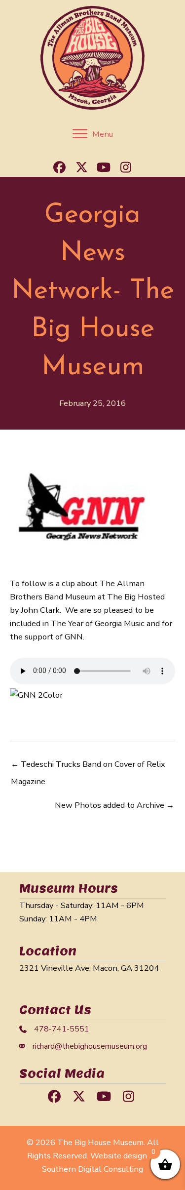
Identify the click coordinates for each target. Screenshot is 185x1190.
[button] (59, 167)
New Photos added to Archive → (114, 805)
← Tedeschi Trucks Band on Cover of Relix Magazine (88, 766)
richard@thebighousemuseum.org (90, 1046)
